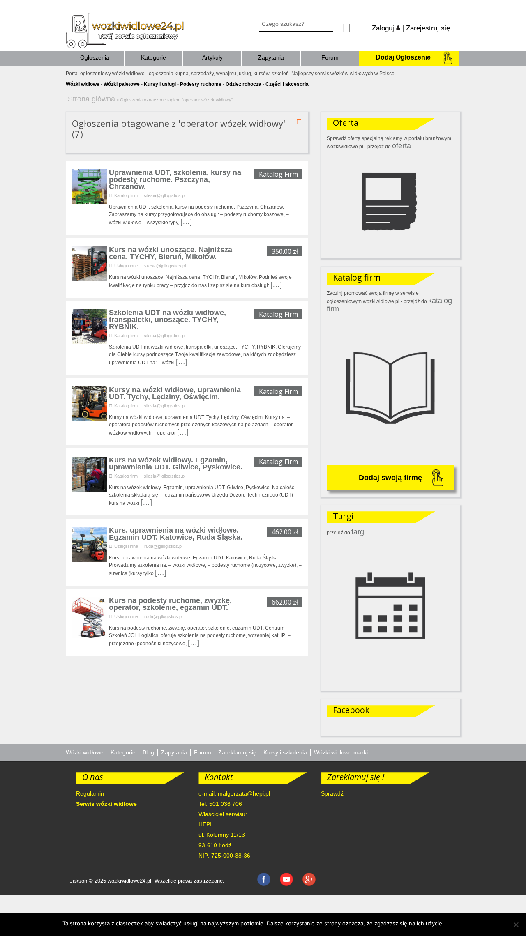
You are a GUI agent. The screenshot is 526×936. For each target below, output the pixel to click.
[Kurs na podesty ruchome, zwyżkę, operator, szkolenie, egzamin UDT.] (89, 635)
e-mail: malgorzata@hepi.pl (234, 793)
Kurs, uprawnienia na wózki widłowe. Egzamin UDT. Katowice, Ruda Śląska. (175, 533)
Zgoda (456, 923)
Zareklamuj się (237, 752)
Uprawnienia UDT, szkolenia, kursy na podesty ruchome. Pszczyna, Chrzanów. (175, 179)
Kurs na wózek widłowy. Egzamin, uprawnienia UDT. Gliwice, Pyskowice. (175, 463)
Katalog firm (126, 195)
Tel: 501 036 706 (220, 803)
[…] (186, 222)
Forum (330, 57)
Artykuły (212, 57)
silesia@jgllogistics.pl (164, 195)
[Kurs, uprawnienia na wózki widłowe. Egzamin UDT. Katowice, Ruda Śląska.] (89, 559)
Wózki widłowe (85, 752)
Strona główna (91, 99)
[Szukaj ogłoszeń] (353, 28)
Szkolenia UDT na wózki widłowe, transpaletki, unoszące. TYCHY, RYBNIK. (167, 319)
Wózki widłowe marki (341, 752)
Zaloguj (384, 28)
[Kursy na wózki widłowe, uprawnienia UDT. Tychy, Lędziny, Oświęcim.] (89, 419)
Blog (148, 752)
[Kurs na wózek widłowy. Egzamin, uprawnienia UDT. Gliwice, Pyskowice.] (89, 489)
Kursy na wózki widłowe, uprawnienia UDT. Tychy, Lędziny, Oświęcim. (175, 393)
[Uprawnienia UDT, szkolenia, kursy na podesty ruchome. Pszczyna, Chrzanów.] (89, 202)
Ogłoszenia (94, 57)
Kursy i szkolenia (285, 752)
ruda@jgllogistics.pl (163, 546)
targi (358, 532)
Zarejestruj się (428, 28)
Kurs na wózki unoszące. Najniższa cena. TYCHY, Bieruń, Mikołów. (170, 253)
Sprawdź (332, 793)
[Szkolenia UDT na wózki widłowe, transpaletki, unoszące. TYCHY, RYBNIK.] (89, 342)
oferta (401, 146)
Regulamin (90, 793)
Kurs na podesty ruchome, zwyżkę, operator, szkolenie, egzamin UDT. (170, 604)
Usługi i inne (126, 265)
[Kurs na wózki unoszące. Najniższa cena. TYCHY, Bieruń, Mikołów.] (89, 279)
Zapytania (271, 57)
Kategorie (153, 57)
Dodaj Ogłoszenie (403, 57)
